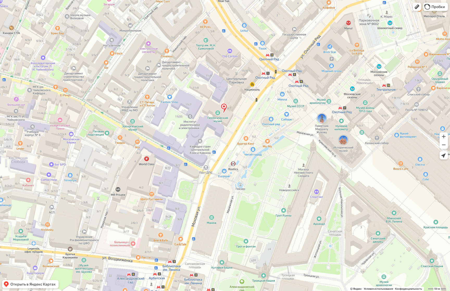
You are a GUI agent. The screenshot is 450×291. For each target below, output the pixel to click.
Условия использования (378, 288)
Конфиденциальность (408, 288)
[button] (417, 7)
